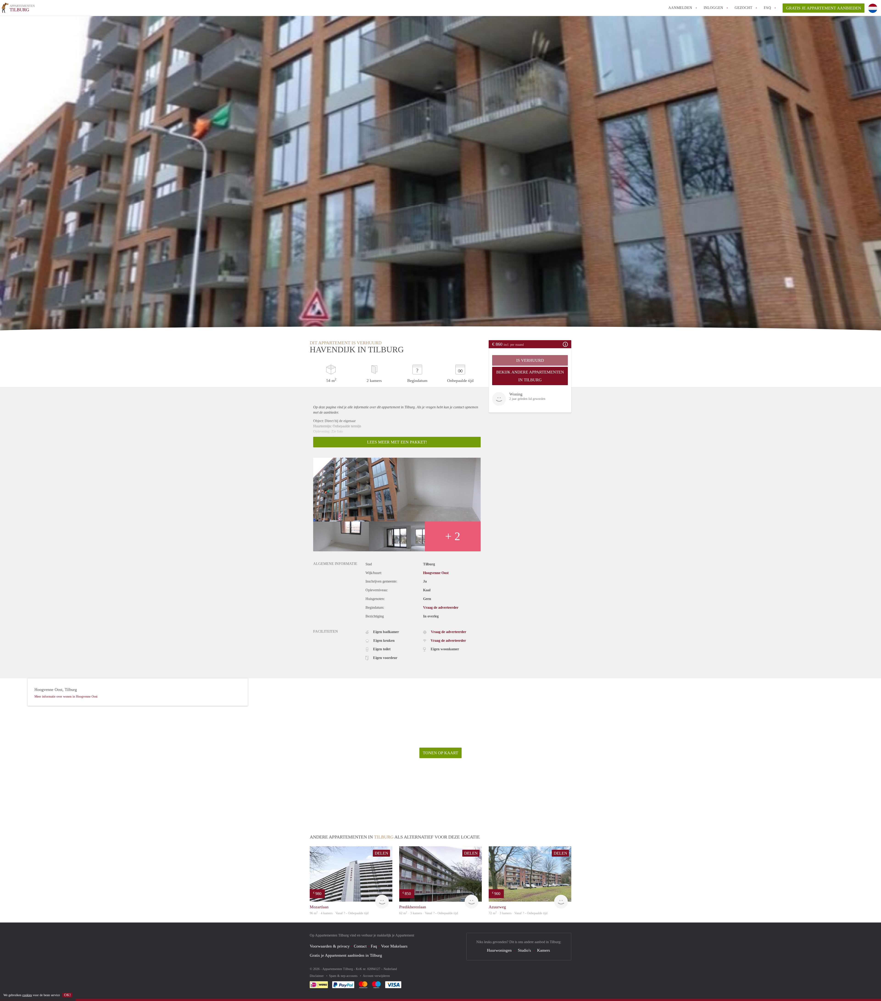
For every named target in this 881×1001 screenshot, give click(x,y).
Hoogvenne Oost (436, 573)
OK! (67, 995)
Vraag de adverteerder (440, 607)
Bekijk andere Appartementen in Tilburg (530, 376)
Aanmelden (680, 8)
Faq (374, 946)
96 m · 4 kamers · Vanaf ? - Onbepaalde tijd (339, 913)
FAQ (767, 8)
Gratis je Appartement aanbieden (823, 8)
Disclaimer (317, 976)
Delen (381, 853)
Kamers (543, 950)
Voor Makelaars (394, 946)
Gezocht (743, 8)
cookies (27, 995)
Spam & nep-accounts (343, 976)
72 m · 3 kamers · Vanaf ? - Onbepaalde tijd (518, 913)
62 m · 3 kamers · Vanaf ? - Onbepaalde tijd (428, 913)
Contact (360, 946)
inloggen (713, 8)
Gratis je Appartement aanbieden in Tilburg (346, 955)
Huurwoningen (499, 950)
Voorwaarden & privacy (330, 946)
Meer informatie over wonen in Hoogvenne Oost (66, 696)
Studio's (524, 950)
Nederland (390, 969)
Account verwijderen (376, 976)
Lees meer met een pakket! (397, 442)
